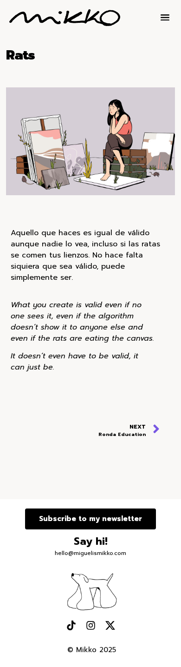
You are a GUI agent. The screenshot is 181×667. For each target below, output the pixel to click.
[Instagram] (90, 625)
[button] (165, 18)
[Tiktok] (71, 625)
